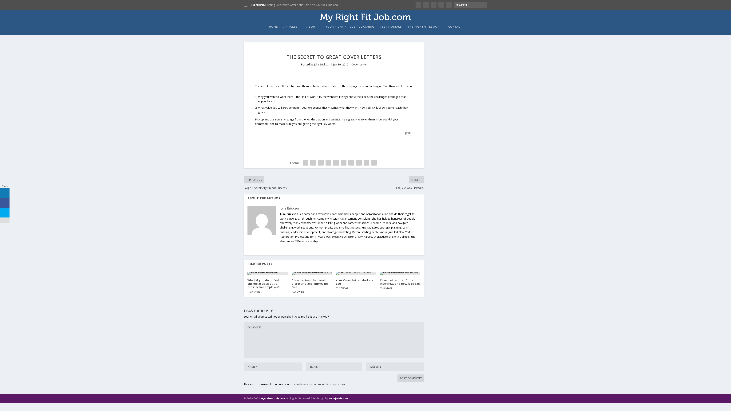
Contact (455, 27)
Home (273, 27)
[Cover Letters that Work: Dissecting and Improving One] (312, 273)
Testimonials (391, 27)
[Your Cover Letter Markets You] (356, 273)
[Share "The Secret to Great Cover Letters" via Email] (366, 162)
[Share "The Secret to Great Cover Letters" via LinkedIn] (343, 162)
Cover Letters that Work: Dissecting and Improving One (310, 283)
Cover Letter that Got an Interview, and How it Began (400, 281)
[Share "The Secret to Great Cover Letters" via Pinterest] (336, 162)
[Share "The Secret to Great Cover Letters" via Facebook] (305, 162)
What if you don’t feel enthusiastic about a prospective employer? (263, 283)
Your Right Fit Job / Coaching (350, 27)
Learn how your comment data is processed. (320, 384)
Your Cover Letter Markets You (354, 281)
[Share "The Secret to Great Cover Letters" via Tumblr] (328, 162)
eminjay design (338, 398)
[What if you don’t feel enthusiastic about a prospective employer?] (267, 273)
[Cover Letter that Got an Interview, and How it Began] (400, 273)
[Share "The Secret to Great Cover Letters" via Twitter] (313, 162)
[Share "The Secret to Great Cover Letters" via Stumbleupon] (359, 162)
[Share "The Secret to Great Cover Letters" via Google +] (321, 162)
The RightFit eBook (423, 27)
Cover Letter (359, 64)
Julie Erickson (322, 64)
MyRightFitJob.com (273, 398)
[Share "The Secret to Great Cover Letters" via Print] (374, 162)
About (311, 27)
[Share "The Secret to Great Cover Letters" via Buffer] (351, 162)
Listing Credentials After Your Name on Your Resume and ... (303, 5)
